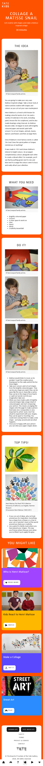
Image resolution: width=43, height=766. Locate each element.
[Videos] (32, 762)
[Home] (3, 762)
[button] (13, 729)
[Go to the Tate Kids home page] (5, 5)
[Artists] (39, 762)
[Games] (11, 762)
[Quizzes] (18, 762)
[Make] (25, 762)
